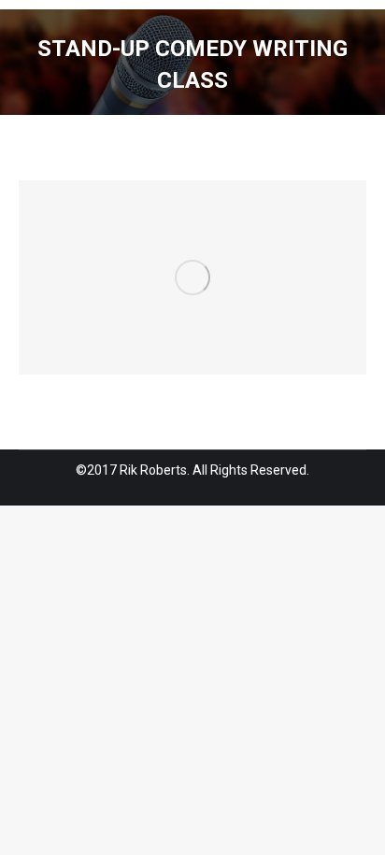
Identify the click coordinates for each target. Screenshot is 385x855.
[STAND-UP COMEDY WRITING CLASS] (192, 277)
